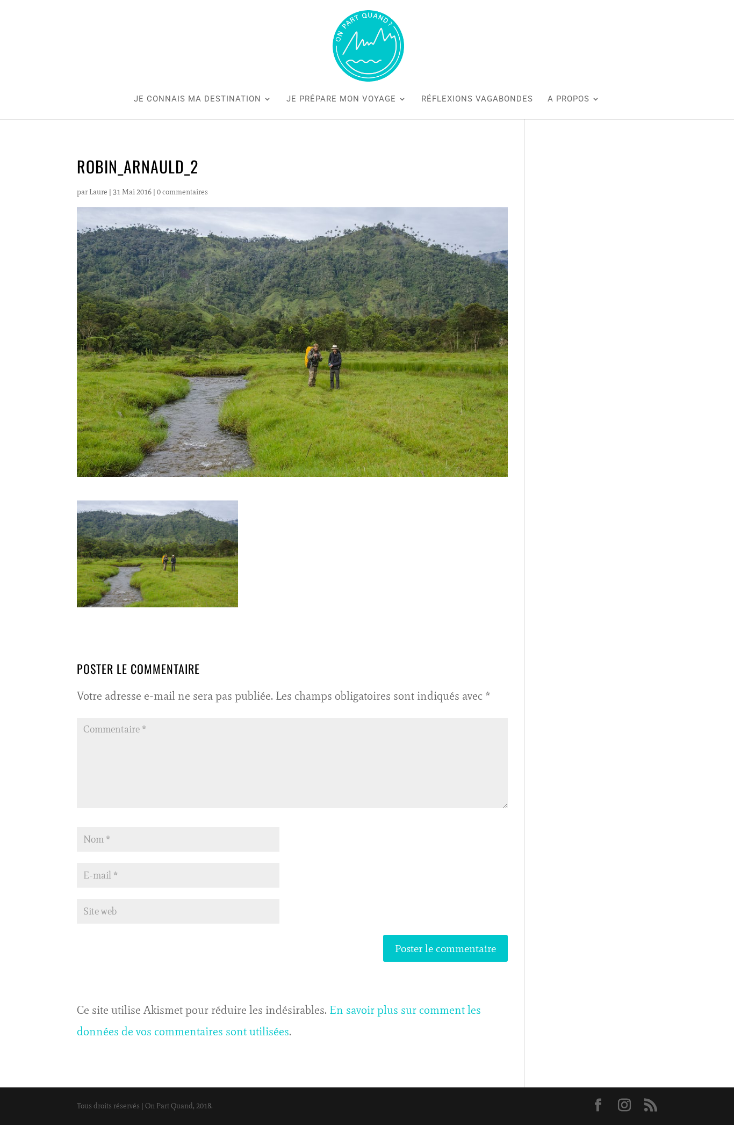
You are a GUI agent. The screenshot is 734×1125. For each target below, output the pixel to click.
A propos (568, 99)
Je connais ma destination (197, 99)
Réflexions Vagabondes (477, 99)
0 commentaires (182, 192)
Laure (98, 192)
